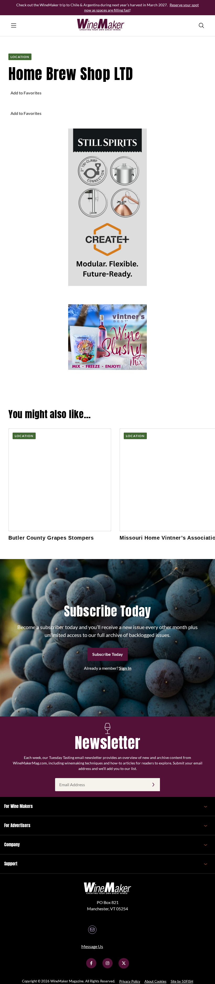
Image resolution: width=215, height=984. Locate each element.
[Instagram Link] (107, 966)
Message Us (92, 946)
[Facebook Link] (91, 966)
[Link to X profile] (124, 966)
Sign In (125, 668)
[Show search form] (201, 25)
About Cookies (155, 981)
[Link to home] (107, 25)
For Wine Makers (18, 806)
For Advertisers (17, 825)
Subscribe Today (107, 654)
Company (12, 844)
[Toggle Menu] (13, 25)
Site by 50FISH (182, 981)
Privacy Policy (129, 981)
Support (10, 863)
